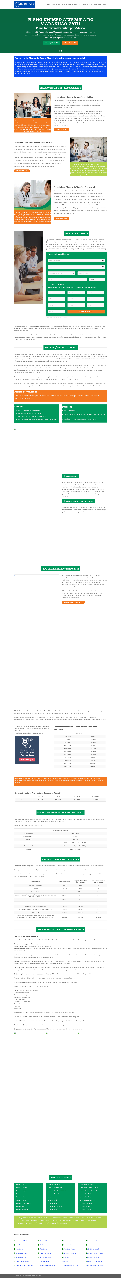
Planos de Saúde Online (47, 1265)
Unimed (70, 240)
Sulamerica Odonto (22, 1257)
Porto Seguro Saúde (69, 1253)
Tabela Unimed (20, 733)
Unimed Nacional (20, 354)
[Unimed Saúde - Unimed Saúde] (24, 4)
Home (48, 4)
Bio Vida (42, 1245)
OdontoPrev (67, 1257)
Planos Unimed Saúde (69, 4)
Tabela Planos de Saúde (70, 1265)
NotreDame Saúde (45, 1253)
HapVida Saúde (44, 1261)
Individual (82, 101)
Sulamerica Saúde (21, 1253)
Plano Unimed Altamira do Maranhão (53, 326)
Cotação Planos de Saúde (95, 1265)
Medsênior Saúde (69, 1249)
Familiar (52, 146)
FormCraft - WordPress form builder (56, 318)
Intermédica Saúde (45, 1257)
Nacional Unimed (73, 482)
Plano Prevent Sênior (22, 1261)
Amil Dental (19, 1249)
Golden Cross (91, 1245)
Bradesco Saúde (68, 1241)
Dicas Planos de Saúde (94, 1261)
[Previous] (4, 31)
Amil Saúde (19, 1245)
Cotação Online (96, 4)
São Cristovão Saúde (93, 1249)
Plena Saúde (43, 1241)
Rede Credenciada (84, 4)
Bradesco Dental (68, 1245)
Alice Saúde (43, 1249)
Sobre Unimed (56, 4)
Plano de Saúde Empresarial (24, 1241)
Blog (104, 4)
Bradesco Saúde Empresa (95, 1253)
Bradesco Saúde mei (93, 1257)
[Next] (116, 31)
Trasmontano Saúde (93, 1241)
